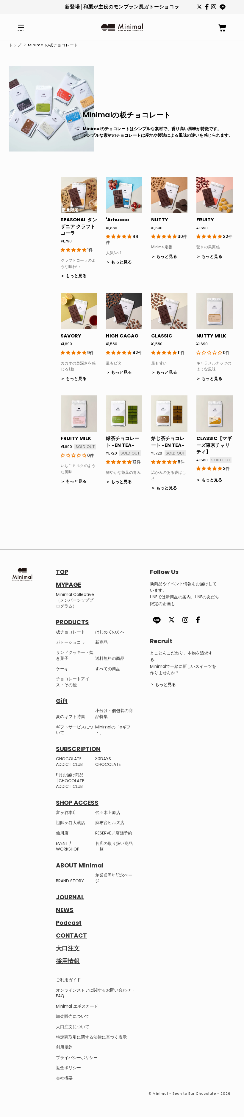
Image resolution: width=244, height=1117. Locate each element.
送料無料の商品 (109, 658)
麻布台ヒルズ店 (109, 823)
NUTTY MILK (211, 335)
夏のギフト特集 (70, 717)
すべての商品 (107, 669)
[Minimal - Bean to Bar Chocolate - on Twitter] (199, 10)
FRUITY (205, 219)
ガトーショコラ (70, 642)
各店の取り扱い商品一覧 (114, 846)
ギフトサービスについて (74, 730)
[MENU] (21, 26)
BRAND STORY (70, 881)
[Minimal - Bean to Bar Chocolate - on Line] (223, 7)
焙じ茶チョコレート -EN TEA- (167, 441)
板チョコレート (70, 632)
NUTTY (159, 219)
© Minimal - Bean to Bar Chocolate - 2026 (189, 1093)
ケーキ (62, 669)
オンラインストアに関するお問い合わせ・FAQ (95, 993)
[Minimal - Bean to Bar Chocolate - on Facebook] (207, 8)
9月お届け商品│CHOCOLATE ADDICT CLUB (70, 780)
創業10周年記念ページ (113, 878)
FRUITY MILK (76, 438)
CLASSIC (161, 335)
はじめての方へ (109, 632)
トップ (15, 45)
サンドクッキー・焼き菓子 (74, 655)
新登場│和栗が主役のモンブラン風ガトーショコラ (122, 6)
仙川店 (62, 833)
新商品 (101, 642)
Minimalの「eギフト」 (113, 730)
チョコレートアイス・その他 (72, 682)
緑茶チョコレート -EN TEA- (122, 441)
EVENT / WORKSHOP (67, 846)
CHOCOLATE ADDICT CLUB (69, 762)
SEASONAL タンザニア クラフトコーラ (79, 226)
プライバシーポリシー (77, 1058)
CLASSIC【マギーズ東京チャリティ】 (214, 445)
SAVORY (71, 335)
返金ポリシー (68, 1068)
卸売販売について (72, 1016)
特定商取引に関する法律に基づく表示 (91, 1037)
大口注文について (72, 1027)
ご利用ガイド (68, 980)
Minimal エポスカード (77, 1006)
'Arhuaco (117, 219)
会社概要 (64, 1078)
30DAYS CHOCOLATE (108, 762)
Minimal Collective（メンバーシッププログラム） (75, 600)
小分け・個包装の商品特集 (114, 714)
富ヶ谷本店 (66, 812)
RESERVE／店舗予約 (113, 833)
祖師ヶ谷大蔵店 (70, 823)
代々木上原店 (107, 812)
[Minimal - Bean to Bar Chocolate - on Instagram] (213, 8)
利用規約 (64, 1047)
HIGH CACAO (122, 335)
